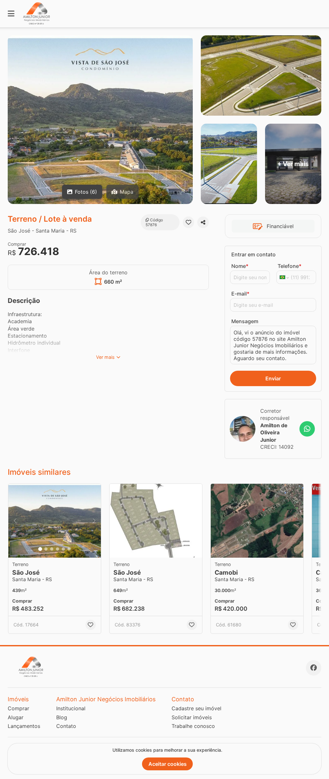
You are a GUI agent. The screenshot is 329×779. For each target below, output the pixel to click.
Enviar (273, 378)
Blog (61, 717)
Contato (66, 726)
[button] (54, 521)
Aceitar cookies (167, 764)
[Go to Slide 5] (63, 549)
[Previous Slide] (15, 521)
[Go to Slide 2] (46, 549)
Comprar (18, 708)
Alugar (15, 717)
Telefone (289, 266)
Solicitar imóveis (192, 717)
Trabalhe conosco (193, 726)
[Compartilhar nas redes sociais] (203, 222)
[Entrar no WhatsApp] (307, 429)
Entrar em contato (253, 254)
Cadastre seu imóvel (196, 708)
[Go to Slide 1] (40, 549)
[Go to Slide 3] (51, 549)
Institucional (70, 708)
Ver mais (105, 357)
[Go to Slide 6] (69, 549)
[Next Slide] (94, 521)
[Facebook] (313, 668)
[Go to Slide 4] (57, 549)
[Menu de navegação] (11, 13)
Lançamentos (24, 726)
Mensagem (244, 321)
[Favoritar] (188, 222)
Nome (239, 266)
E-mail (240, 293)
